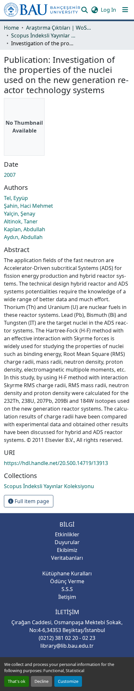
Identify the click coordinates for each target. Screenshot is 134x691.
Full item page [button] (31, 501)
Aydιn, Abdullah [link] (23, 237)
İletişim (67, 596)
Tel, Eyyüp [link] (16, 198)
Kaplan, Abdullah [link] (24, 229)
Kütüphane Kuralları (67, 573)
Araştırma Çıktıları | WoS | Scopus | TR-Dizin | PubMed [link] (58, 27)
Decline (41, 681)
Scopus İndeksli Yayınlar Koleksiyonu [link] (43, 35)
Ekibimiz (67, 550)
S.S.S (67, 589)
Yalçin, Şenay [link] (19, 213)
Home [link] (11, 27)
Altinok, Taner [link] (21, 221)
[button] (42, 10)
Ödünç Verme (67, 581)
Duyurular (67, 542)
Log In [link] (108, 9)
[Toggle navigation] (125, 10)
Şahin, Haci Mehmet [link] (28, 205)
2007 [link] (10, 174)
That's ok (16, 681)
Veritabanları (67, 557)
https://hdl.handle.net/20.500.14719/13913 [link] (56, 463)
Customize (68, 681)
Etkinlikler (67, 534)
